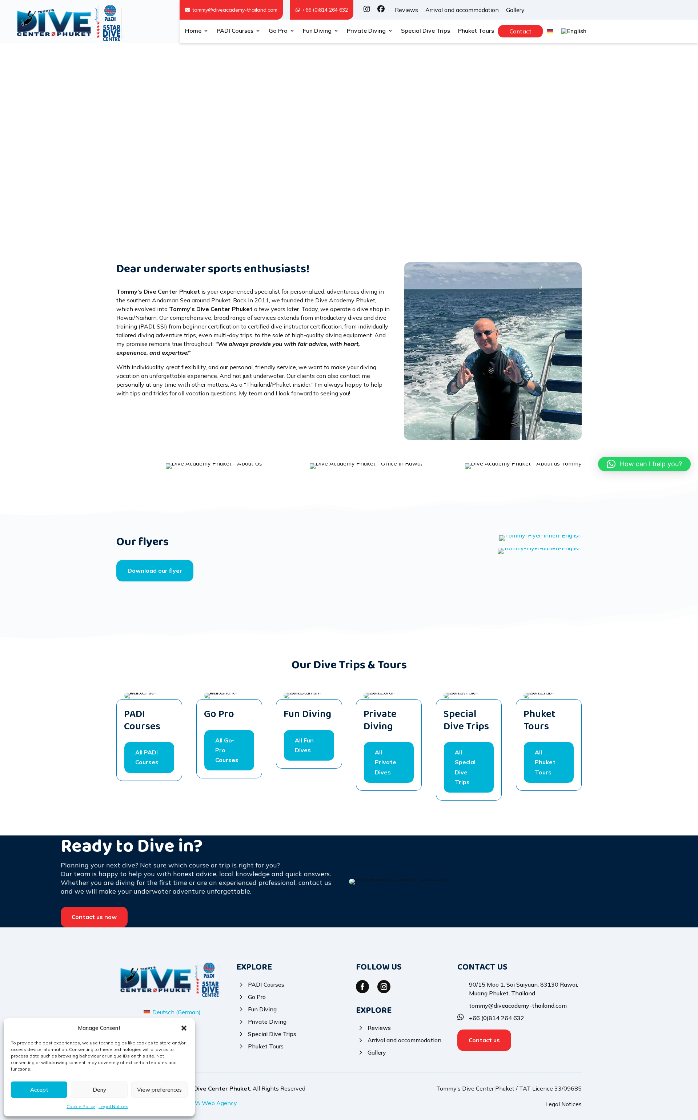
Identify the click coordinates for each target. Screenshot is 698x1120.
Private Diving (366, 31)
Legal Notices (113, 1106)
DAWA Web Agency (209, 1103)
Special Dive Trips (425, 31)
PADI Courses (235, 31)
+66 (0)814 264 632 (325, 10)
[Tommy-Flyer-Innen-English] (409, 539)
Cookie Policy (81, 1106)
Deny (99, 1089)
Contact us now (94, 916)
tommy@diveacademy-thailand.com (234, 10)
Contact (520, 31)
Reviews (406, 9)
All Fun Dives (304, 745)
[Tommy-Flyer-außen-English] (409, 551)
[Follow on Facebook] (362, 986)
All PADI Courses (147, 757)
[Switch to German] (550, 32)
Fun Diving (317, 31)
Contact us (484, 1040)
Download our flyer (155, 570)
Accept (39, 1089)
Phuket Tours (476, 31)
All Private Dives (385, 762)
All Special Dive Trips (465, 767)
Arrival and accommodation (462, 9)
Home (193, 31)
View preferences (159, 1089)
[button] (184, 1028)
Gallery (515, 9)
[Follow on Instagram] (383, 986)
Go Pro (278, 31)
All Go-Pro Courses (226, 750)
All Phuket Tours (545, 762)
